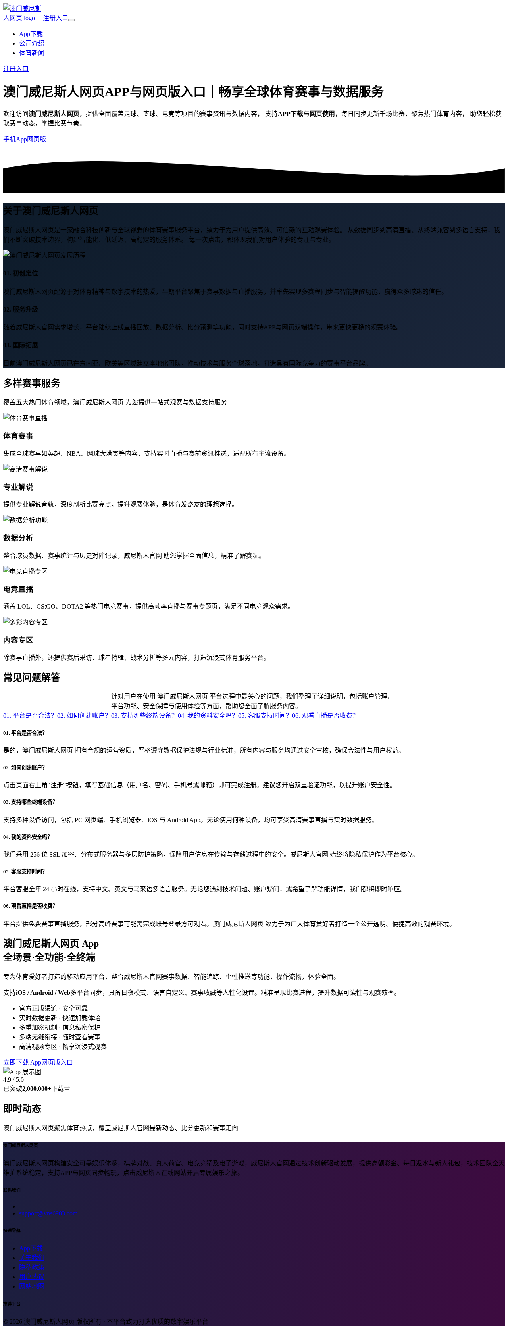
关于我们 (31, 1257)
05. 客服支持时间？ (265, 715)
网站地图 (31, 1286)
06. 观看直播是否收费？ (325, 715)
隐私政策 (31, 1267)
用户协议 (31, 1276)
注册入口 (55, 18)
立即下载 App (22, 1062)
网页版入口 (57, 1062)
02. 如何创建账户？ (84, 715)
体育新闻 (31, 53)
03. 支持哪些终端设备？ (144, 715)
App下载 (31, 34)
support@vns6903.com (48, 1213)
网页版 (36, 139)
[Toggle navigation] (71, 20)
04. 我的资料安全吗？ (208, 715)
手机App (15, 139)
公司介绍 (31, 43)
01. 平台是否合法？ (30, 715)
